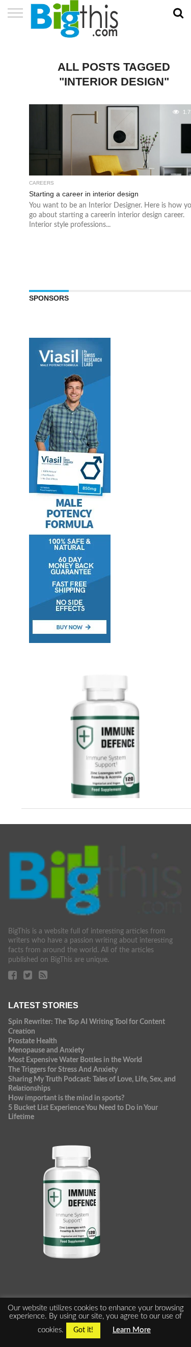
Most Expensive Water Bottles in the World (75, 1060)
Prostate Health (32, 1041)
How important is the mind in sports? (66, 1098)
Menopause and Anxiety (46, 1050)
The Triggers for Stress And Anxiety (63, 1069)
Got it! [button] (83, 1330)
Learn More (132, 1330)
